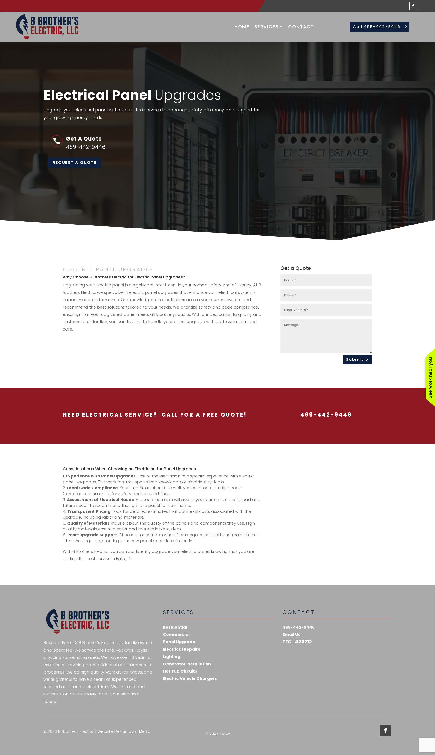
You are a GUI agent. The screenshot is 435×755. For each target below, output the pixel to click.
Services (266, 27)
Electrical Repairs (181, 649)
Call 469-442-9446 (376, 26)
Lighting (171, 656)
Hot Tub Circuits (180, 671)
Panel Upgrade (179, 642)
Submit (354, 359)
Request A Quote (75, 162)
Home (241, 27)
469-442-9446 (299, 627)
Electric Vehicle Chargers (190, 678)
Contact (301, 27)
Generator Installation (187, 664)
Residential (175, 627)
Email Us (291, 634)
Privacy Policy (217, 734)
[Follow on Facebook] (413, 6)
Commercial (176, 634)
